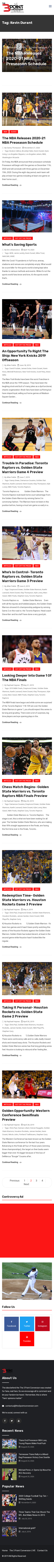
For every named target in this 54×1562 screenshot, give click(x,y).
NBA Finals (12, 487)
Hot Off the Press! (23, 238)
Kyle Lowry (38, 593)
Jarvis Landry (19, 253)
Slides (13, 132)
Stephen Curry (22, 596)
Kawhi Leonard (16, 484)
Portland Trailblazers (27, 1134)
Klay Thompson (40, 484)
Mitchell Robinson (14, 372)
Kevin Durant (39, 151)
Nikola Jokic (13, 1134)
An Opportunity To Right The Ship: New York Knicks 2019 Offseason (25, 355)
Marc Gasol (12, 695)
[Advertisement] (27, 1231)
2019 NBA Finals (15, 688)
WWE (12, 256)
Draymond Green (16, 589)
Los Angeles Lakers (33, 154)
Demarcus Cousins (27, 480)
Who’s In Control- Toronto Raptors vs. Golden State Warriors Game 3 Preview (22, 576)
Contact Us (42, 1550)
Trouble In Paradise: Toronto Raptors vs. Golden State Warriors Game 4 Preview (25, 467)
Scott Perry (41, 372)
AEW (11, 253)
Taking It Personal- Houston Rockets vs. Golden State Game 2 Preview (25, 1012)
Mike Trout (40, 253)
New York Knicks (29, 372)
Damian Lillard (23, 1128)
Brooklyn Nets (27, 151)
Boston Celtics (15, 151)
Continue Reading (10, 185)
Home (5, 1550)
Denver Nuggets (36, 1128)
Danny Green (14, 480)
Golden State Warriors (32, 589)
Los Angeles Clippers (16, 154)
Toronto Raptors (23, 487)
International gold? (27, 1528)
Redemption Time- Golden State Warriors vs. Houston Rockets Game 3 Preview (24, 900)
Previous (15, 1180)
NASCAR (5, 256)
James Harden (23, 916)
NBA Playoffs (38, 1028)
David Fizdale (14, 368)
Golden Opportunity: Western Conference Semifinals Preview (26, 1115)
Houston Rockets (9, 916)
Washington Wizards (10, 157)
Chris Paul (13, 913)
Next (26, 1184)
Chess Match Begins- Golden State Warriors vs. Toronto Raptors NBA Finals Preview (25, 791)
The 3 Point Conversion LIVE (22, 1550)
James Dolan (26, 368)
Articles (7, 238)
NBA (5, 132)
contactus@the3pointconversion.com (21, 1406)
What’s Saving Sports (19, 245)
